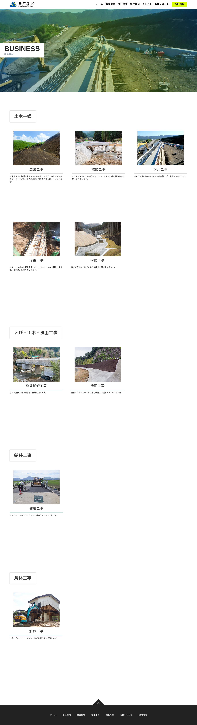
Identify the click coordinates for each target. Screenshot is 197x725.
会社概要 (122, 4)
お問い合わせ (162, 4)
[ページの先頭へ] (98, 705)
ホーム (99, 4)
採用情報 (179, 4)
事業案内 (110, 4)
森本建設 (26, 4)
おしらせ (147, 4)
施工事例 (135, 4)
